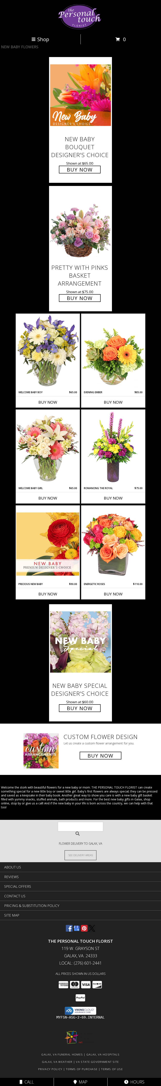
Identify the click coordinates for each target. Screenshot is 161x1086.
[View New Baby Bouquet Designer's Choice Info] (80, 95)
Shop (43, 39)
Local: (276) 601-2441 (80, 963)
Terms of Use (112, 1069)
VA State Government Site (97, 1062)
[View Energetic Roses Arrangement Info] (113, 544)
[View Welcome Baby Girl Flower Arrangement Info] (47, 448)
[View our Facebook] (69, 930)
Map (82, 1082)
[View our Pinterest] (84, 930)
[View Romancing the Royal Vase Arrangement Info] (113, 448)
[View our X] (91, 930)
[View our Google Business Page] (76, 930)
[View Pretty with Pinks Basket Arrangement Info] (80, 224)
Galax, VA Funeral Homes (62, 1054)
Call (28, 1082)
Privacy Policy (50, 1069)
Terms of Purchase (81, 1069)
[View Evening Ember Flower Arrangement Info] (113, 352)
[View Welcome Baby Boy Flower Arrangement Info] (47, 352)
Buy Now (80, 169)
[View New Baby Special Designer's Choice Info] (80, 642)
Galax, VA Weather (57, 1062)
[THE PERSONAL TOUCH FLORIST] (80, 28)
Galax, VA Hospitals (103, 1054)
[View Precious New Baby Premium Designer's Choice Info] (47, 544)
